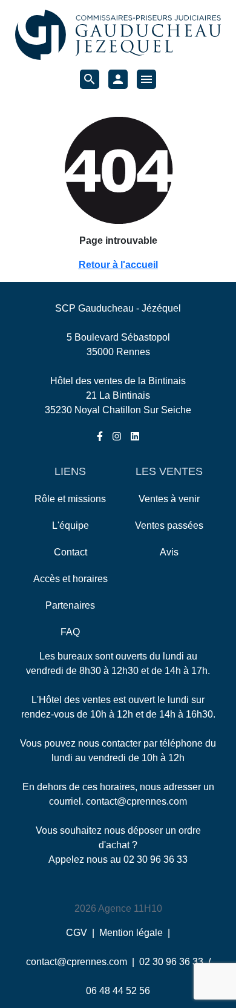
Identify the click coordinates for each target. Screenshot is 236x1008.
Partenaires (70, 605)
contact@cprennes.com (136, 801)
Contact (70, 552)
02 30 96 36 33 (155, 859)
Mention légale (131, 933)
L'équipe (70, 525)
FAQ (70, 632)
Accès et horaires (70, 579)
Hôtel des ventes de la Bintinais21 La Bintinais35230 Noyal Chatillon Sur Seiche (118, 395)
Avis (169, 552)
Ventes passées (169, 525)
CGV (76, 933)
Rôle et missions (70, 499)
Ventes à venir (169, 499)
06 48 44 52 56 (118, 991)
